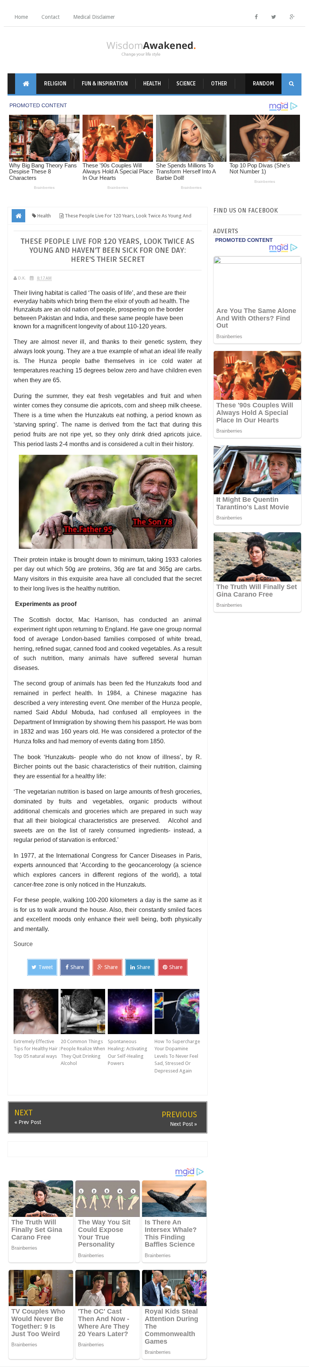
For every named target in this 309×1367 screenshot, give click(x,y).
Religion (55, 84)
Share (77, 967)
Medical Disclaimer (94, 17)
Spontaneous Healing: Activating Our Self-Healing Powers (127, 1052)
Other (219, 84)
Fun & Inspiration (105, 84)
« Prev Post (27, 1122)
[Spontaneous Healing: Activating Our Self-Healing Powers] (131, 1011)
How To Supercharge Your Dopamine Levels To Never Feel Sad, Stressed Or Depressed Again (177, 1056)
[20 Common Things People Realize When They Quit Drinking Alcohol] (84, 1011)
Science (186, 84)
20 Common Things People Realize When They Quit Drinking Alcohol (83, 1052)
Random (263, 84)
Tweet (45, 967)
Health (152, 84)
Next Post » (183, 1124)
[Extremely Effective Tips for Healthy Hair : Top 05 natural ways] (37, 1011)
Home (21, 17)
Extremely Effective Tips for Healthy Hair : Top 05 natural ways (37, 1049)
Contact (50, 17)
